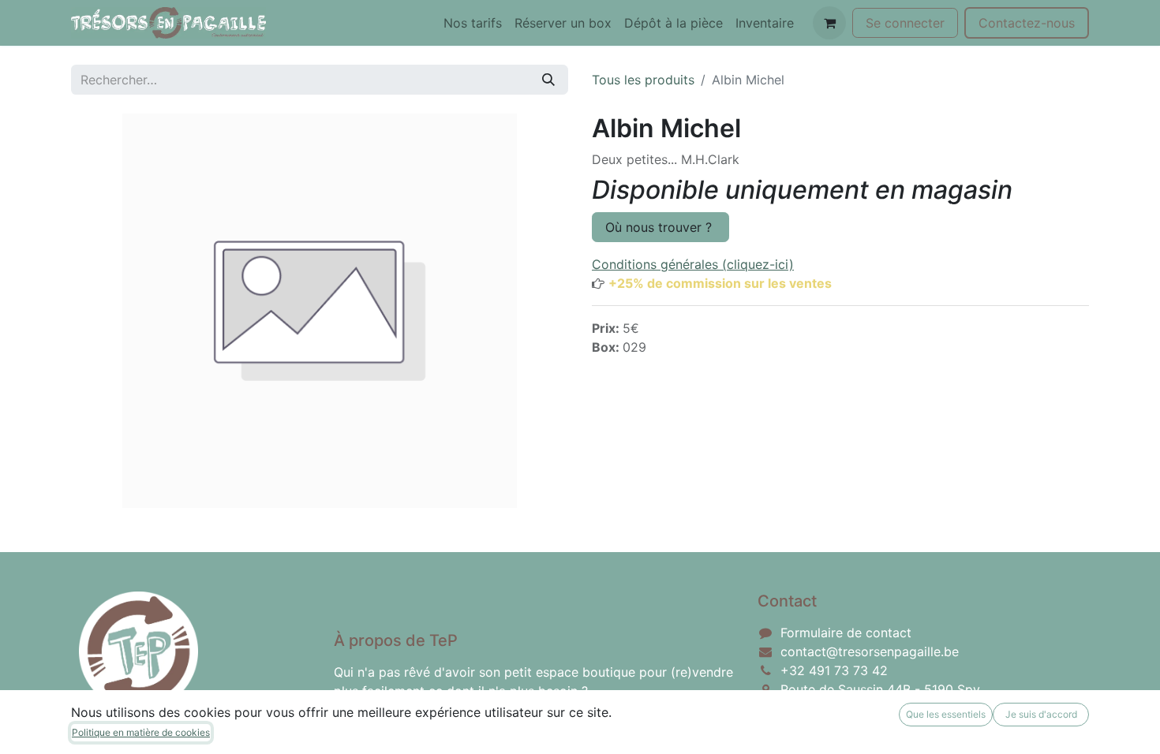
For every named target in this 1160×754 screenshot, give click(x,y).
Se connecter (905, 23)
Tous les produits (643, 80)
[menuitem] (472, 23)
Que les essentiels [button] (946, 714)
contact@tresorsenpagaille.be (869, 651)
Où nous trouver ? (660, 227)
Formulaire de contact (845, 632)
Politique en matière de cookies (141, 732)
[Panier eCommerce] (829, 22)
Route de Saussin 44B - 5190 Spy (880, 689)
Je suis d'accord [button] (1041, 714)
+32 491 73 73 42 (834, 670)
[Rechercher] (548, 80)
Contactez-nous (1027, 23)
